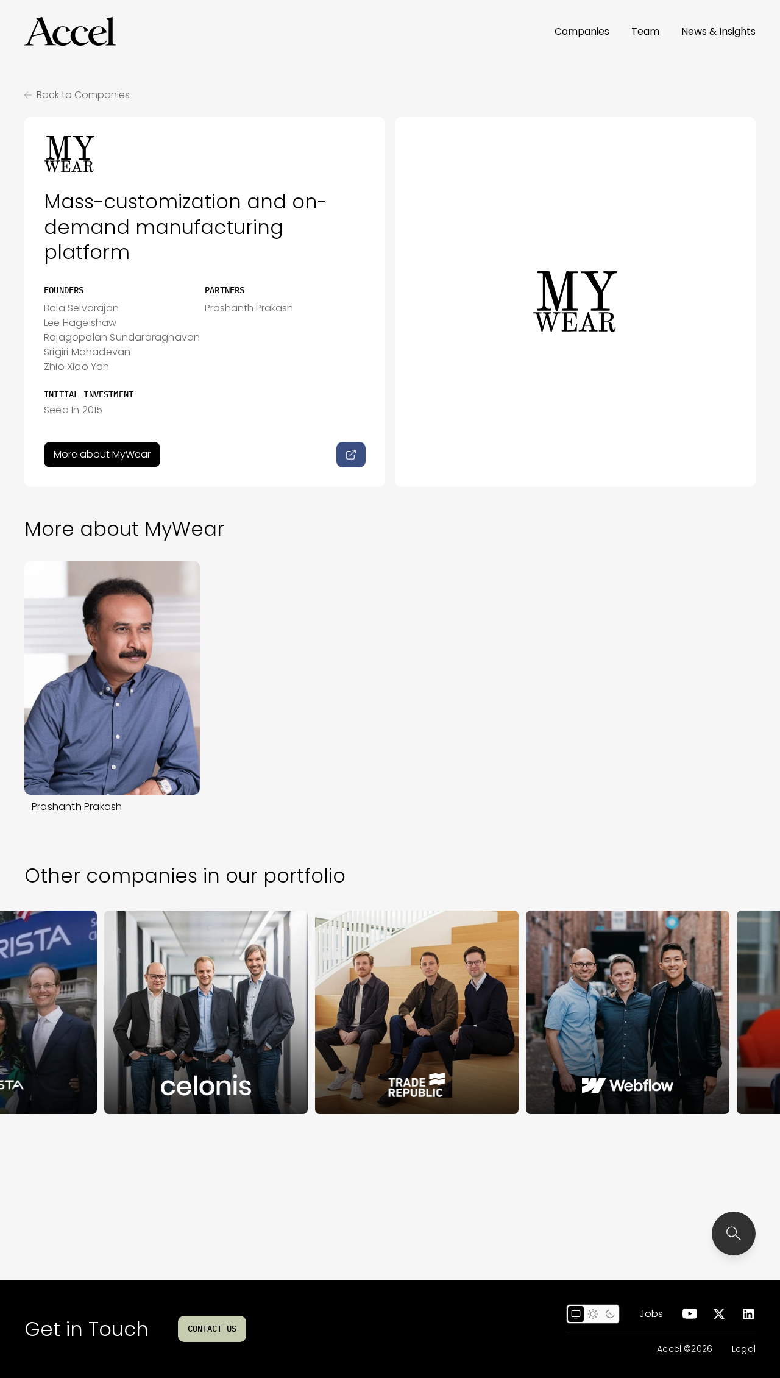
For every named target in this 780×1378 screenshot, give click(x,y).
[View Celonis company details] (167, 1012)
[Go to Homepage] (70, 31)
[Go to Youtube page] (689, 1314)
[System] (576, 1314)
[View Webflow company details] (588, 1012)
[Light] (593, 1314)
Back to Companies (83, 95)
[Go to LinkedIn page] (748, 1314)
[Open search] (734, 1233)
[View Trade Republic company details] (378, 1012)
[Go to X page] (719, 1314)
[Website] (351, 454)
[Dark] (610, 1314)
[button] (70, 31)
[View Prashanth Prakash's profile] (112, 678)
